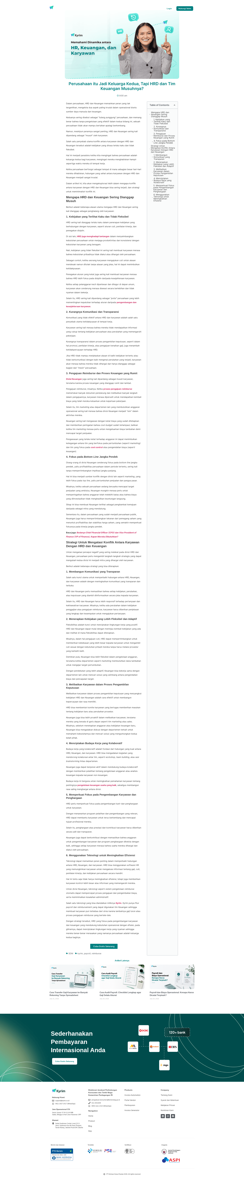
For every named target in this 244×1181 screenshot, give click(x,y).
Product (91, 1121)
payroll (87, 953)
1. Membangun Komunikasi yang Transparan (162, 157)
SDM (70, 953)
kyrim (80, 953)
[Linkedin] (163, 1116)
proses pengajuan (117, 389)
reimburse (96, 953)
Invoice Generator (132, 1110)
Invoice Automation (132, 1095)
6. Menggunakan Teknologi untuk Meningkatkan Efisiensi (161, 198)
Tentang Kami (102, 8)
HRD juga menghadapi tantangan (93, 236)
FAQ (90, 1131)
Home (90, 1116)
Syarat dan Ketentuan (170, 1100)
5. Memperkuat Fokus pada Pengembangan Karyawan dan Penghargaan (163, 188)
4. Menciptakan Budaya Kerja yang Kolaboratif (162, 180)
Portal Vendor (130, 1100)
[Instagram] (168, 1116)
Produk (71, 8)
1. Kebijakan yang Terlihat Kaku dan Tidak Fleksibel (162, 121)
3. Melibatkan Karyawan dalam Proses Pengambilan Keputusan (163, 172)
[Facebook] (173, 1116)
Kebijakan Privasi (168, 1105)
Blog (90, 8)
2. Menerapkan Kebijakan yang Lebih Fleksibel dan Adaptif (164, 164)
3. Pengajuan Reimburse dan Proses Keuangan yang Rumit (164, 136)
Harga (80, 8)
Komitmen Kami (167, 1110)
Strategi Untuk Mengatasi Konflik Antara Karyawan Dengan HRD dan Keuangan (163, 149)
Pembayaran (130, 1105)
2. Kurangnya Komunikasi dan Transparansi (161, 129)
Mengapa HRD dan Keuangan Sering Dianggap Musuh (160, 114)
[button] (174, 105)
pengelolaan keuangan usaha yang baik (96, 785)
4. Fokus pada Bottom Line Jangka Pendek (164, 142)
